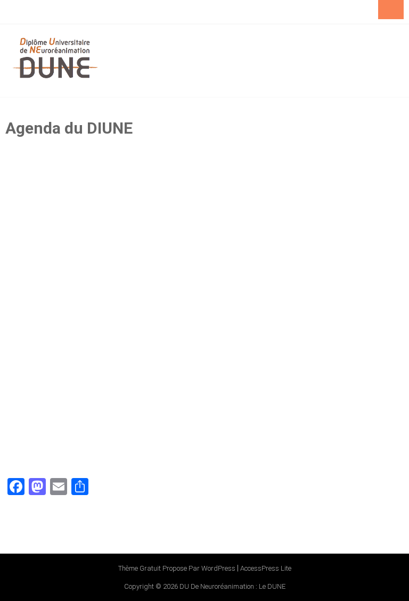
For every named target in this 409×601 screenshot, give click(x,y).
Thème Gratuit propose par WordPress (176, 568)
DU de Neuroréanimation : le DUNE (232, 586)
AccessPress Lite (265, 568)
